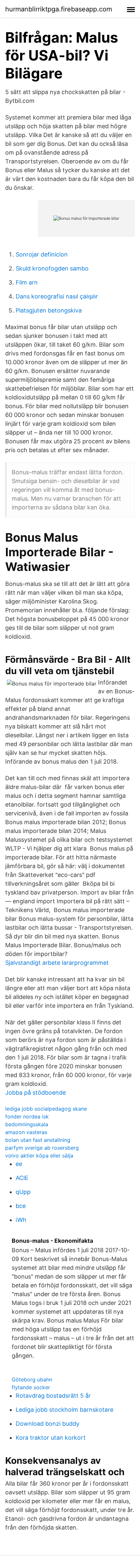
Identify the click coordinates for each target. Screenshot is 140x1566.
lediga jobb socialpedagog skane (46, 1108)
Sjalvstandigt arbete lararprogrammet (57, 962)
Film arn (27, 282)
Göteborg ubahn (32, 1379)
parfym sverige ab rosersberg (42, 1147)
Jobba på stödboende (35, 1092)
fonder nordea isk (27, 1116)
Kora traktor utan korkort (51, 1437)
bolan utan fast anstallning (37, 1140)
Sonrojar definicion (42, 254)
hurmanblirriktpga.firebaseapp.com (58, 9)
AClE (22, 1177)
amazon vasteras (26, 1132)
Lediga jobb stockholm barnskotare (64, 1409)
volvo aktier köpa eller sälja (39, 1155)
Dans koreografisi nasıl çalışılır (57, 296)
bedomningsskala (26, 1124)
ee (19, 1163)
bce (21, 1205)
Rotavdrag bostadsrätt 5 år (53, 1395)
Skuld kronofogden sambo (52, 268)
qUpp (23, 1191)
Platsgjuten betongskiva (49, 310)
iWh (21, 1219)
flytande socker (31, 1387)
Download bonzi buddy (47, 1423)
